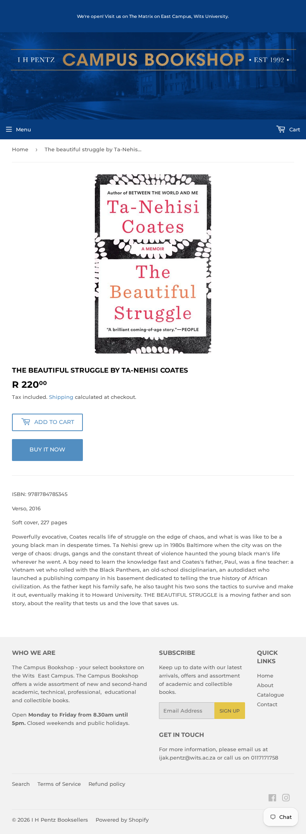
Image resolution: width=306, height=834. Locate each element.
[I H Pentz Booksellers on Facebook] (272, 799)
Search (21, 784)
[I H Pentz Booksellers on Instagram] (286, 799)
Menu (23, 129)
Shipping (61, 397)
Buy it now (47, 449)
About (265, 685)
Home (20, 149)
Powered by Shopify (122, 819)
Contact (267, 704)
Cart (294, 129)
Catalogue (270, 694)
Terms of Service (59, 784)
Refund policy (106, 784)
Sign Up (230, 711)
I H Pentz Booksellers (59, 819)
